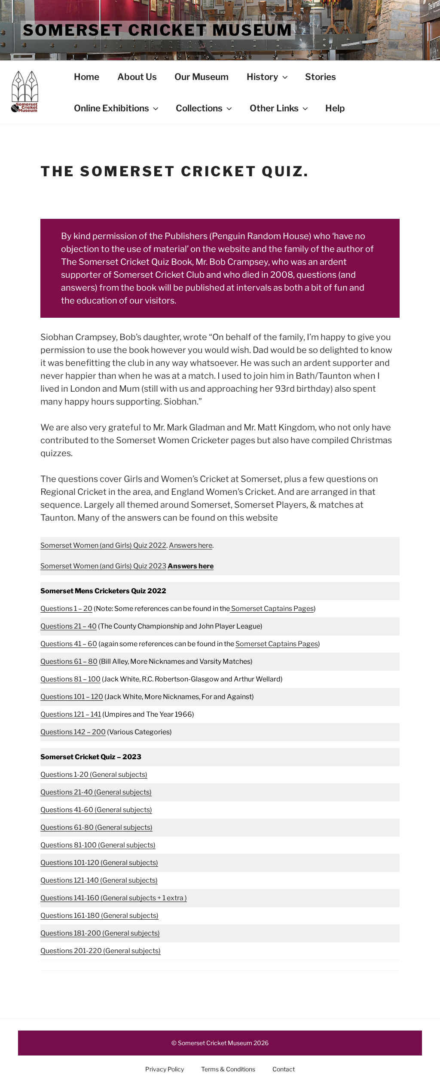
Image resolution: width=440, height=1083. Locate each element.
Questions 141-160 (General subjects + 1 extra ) (113, 898)
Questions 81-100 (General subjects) (98, 845)
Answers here (190, 545)
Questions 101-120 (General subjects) (99, 863)
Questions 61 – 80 (69, 661)
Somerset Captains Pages (272, 608)
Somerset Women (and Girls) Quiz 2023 (103, 566)
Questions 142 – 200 (73, 732)
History (262, 76)
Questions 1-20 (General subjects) (93, 774)
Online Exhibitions (111, 108)
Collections (199, 108)
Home (86, 76)
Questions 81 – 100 (70, 679)
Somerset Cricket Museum (158, 30)
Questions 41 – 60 (68, 644)
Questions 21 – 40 (68, 626)
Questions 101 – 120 (71, 697)
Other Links (274, 108)
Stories (320, 76)
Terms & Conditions (228, 1069)
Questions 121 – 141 (70, 714)
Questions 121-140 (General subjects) (99, 880)
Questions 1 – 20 (66, 608)
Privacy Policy (164, 1069)
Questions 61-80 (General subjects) (96, 827)
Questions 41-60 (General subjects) (96, 810)
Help (335, 108)
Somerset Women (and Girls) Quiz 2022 (103, 545)
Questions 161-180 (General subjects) (99, 915)
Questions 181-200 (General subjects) (100, 933)
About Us (137, 76)
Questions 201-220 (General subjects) (100, 951)
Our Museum (201, 76)
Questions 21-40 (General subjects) (96, 792)
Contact (283, 1069)
